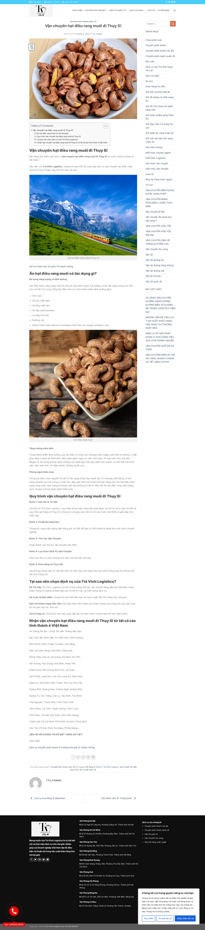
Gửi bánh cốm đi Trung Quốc (117, 798)
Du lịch (149, 81)
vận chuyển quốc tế (87, 770)
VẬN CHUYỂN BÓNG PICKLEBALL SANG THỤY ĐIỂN (159, 203)
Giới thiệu (77, 10)
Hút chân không (154, 147)
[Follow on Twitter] (172, 2)
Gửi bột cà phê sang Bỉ (158, 91)
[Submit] (173, 23)
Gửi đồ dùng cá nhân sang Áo (159, 99)
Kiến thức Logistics (156, 158)
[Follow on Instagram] (169, 2)
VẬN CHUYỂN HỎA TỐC (158, 225)
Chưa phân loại (153, 40)
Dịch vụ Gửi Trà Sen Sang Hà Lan (159, 68)
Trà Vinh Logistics (111, 767)
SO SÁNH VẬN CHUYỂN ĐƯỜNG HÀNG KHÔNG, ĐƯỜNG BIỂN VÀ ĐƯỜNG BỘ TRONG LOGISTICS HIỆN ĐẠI (160, 304)
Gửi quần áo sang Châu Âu (160, 133)
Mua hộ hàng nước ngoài (159, 179)
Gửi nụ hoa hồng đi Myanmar (49, 798)
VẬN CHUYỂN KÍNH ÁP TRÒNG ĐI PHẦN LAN (158, 242)
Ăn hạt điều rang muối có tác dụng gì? (53, 133)
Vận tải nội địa (153, 276)
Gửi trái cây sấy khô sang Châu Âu (159, 140)
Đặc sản (150, 61)
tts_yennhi (97, 34)
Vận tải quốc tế (117, 10)
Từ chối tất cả (165, 918)
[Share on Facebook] (73, 757)
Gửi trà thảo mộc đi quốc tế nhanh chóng (51, 266)
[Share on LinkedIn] (93, 757)
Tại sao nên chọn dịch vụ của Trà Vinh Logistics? (57, 139)
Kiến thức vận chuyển (157, 168)
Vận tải (149, 254)
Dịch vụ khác (137, 10)
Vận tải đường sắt (155, 270)
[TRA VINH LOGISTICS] (43, 10)
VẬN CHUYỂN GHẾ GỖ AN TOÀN (160, 347)
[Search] (175, 10)
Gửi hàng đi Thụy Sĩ (93, 767)
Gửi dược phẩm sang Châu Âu (160, 117)
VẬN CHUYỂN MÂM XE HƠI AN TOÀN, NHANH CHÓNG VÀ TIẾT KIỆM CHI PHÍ (160, 358)
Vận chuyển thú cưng (157, 249)
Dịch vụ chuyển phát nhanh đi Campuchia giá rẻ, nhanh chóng (62, 747)
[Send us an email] (174, 2)
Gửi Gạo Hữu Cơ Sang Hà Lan (159, 126)
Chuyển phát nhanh (95, 10)
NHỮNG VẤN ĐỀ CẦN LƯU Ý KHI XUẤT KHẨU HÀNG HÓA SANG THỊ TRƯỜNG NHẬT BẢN (160, 322)
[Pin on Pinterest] (88, 757)
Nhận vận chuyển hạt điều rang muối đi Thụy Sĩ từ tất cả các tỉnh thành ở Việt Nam (72, 142)
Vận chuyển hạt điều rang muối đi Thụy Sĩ (53, 130)
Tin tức (151, 10)
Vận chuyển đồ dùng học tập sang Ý (159, 219)
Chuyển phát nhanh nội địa (160, 50)
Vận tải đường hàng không (159, 265)
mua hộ (149, 174)
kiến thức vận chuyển (157, 163)
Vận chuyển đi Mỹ (155, 211)
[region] (168, 906)
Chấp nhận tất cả (185, 918)
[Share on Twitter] (78, 757)
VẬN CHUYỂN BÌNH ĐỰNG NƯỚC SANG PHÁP (160, 192)
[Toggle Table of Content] (104, 126)
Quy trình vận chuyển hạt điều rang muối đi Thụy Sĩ (59, 136)
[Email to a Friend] (83, 757)
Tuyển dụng (163, 10)
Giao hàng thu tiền (155, 86)
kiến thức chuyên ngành (158, 152)
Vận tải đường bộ (155, 260)
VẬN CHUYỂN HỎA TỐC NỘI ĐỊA (158, 233)
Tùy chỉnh (148, 918)
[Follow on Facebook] (166, 2)
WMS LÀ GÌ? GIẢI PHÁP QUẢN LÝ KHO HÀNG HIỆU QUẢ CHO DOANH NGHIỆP (160, 337)
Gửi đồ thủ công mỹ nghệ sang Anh (159, 108)
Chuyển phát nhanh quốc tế (83, 22)
